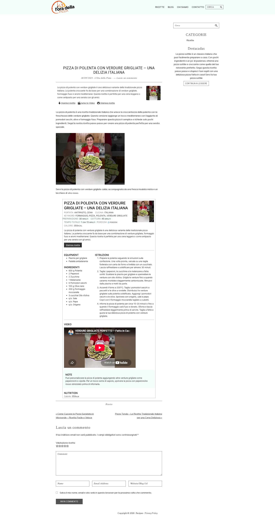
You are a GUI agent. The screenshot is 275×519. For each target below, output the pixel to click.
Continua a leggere (196, 83)
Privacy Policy (151, 513)
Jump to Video (87, 103)
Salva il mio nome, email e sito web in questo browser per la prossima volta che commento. (106, 492)
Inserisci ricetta (68, 103)
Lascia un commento (126, 78)
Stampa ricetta (107, 103)
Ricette (108, 404)
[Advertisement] (109, 44)
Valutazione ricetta (65, 442)
